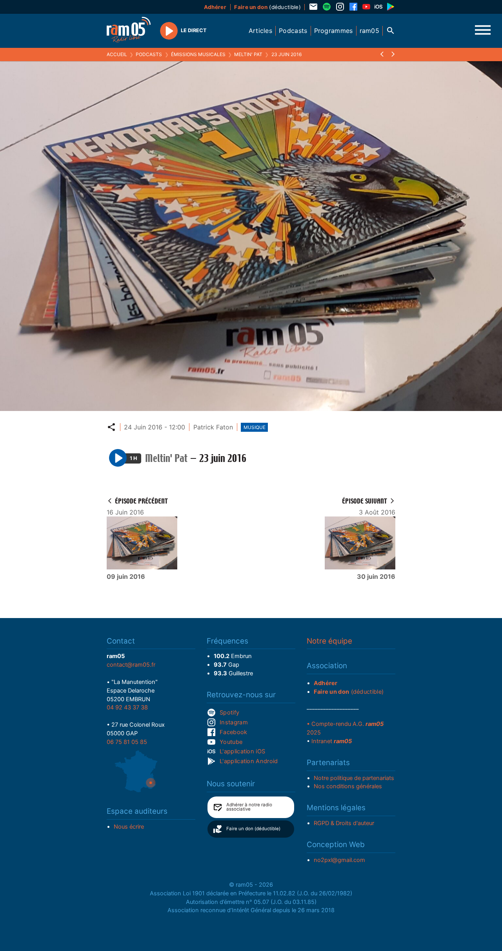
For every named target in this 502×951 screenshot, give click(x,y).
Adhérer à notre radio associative (249, 807)
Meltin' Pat (248, 54)
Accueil (117, 54)
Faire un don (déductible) (253, 828)
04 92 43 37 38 (127, 707)
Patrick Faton (213, 427)
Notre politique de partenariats (354, 778)
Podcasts (149, 54)
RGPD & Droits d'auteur (344, 823)
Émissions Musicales (198, 54)
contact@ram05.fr (131, 664)
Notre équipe (329, 641)
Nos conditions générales (348, 786)
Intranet (331, 741)
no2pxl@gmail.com (339, 860)
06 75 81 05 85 (127, 742)
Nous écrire (129, 826)
